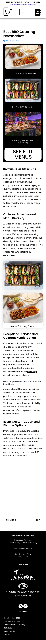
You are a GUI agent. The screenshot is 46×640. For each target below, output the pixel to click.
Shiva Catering (10, 631)
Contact (7, 634)
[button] (22, 12)
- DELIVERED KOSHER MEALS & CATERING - (23, 4)
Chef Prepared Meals (12, 621)
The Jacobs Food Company (23, 2)
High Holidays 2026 (12, 618)
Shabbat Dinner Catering (14, 625)
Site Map (23, 611)
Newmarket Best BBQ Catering (19, 168)
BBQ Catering (9, 628)
